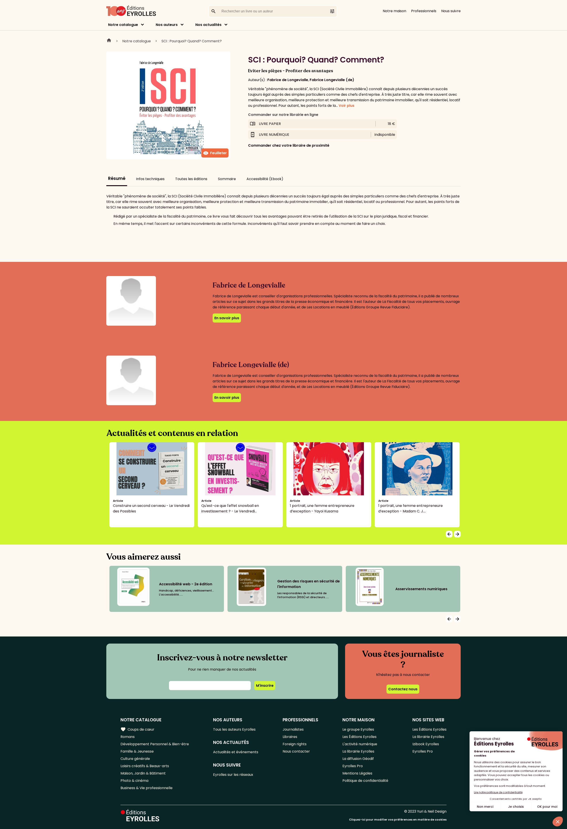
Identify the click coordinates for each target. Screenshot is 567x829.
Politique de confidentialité (365, 780)
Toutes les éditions (191, 178)
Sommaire (227, 178)
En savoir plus (226, 318)
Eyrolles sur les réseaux (233, 774)
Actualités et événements (235, 752)
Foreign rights (295, 744)
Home (109, 41)
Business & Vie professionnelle (146, 787)
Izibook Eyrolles (425, 744)
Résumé (116, 178)
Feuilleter (215, 153)
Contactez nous (402, 689)
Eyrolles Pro (352, 766)
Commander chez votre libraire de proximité (288, 145)
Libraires (290, 736)
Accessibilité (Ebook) (265, 178)
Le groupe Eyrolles (358, 729)
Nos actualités (208, 24)
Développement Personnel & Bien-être (154, 744)
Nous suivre (451, 11)
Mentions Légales (357, 773)
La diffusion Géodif (358, 758)
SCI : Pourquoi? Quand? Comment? (191, 41)
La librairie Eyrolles (358, 751)
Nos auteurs (167, 24)
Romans (127, 736)
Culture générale (135, 758)
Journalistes (293, 729)
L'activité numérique (359, 744)
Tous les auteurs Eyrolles (234, 729)
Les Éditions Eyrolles (359, 736)
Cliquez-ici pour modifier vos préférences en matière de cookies (398, 819)
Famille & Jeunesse (137, 751)
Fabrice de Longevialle (287, 79)
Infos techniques (150, 178)
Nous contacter (296, 751)
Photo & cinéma (134, 780)
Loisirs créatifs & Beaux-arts (144, 766)
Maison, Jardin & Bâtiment (143, 773)
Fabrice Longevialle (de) (332, 79)
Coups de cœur (137, 729)
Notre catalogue (123, 24)
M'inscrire (265, 685)
